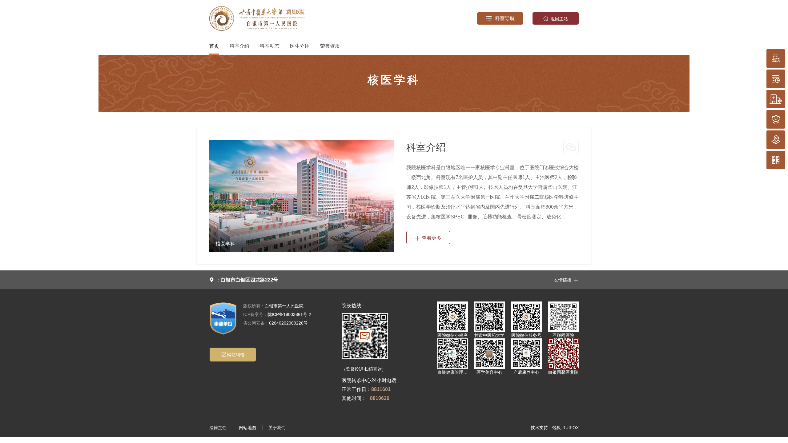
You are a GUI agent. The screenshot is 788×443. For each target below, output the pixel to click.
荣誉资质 (330, 46)
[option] (301, 196)
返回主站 (555, 18)
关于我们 (277, 427)
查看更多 (428, 238)
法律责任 (218, 427)
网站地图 (247, 427)
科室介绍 (239, 46)
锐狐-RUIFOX (565, 427)
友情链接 (566, 279)
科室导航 (500, 18)
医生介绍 (300, 46)
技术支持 (539, 427)
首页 (214, 46)
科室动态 (269, 46)
